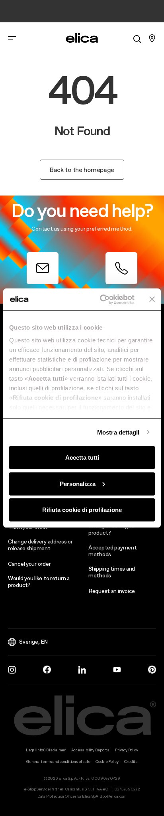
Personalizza (78, 483)
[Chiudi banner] (152, 299)
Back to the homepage (82, 169)
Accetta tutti (82, 457)
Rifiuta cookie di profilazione (82, 509)
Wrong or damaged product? (111, 529)
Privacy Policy (126, 750)
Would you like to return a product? (39, 581)
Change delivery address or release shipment (40, 544)
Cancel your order (29, 564)
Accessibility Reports (90, 750)
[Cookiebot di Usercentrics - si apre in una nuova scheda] (101, 299)
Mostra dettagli (118, 432)
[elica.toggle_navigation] (12, 38)
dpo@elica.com (113, 796)
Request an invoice (111, 591)
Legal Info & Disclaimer (46, 750)
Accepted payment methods (112, 550)
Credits (131, 761)
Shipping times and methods (111, 572)
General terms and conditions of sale (58, 761)
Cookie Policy (107, 761)
